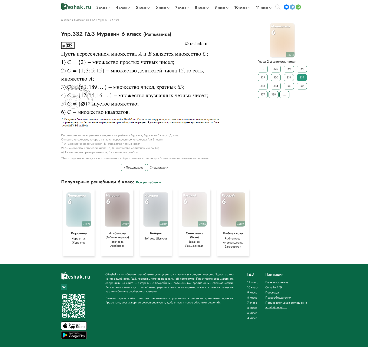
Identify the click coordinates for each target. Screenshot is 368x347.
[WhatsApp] (298, 7)
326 (275, 69)
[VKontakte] (286, 7)
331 (289, 77)
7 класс (252, 302)
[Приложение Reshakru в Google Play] (74, 337)
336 (302, 86)
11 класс (252, 282)
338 (273, 94)
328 (302, 69)
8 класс (252, 297)
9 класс (252, 292)
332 (302, 77)
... (263, 69)
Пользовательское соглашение (286, 302)
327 (289, 69)
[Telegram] (292, 7)
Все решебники (148, 182)
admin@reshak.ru (276, 307)
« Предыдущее (133, 167)
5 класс (252, 313)
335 (289, 86)
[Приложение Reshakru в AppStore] (74, 328)
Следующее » (159, 167)
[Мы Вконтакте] (64, 287)
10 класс (253, 287)
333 (262, 86)
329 (262, 77)
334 (275, 86)
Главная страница (277, 282)
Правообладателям (278, 297)
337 (262, 94)
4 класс (252, 318)
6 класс (252, 308)
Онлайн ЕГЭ (273, 287)
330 (275, 77)
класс (101, 8)
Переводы (272, 292)
